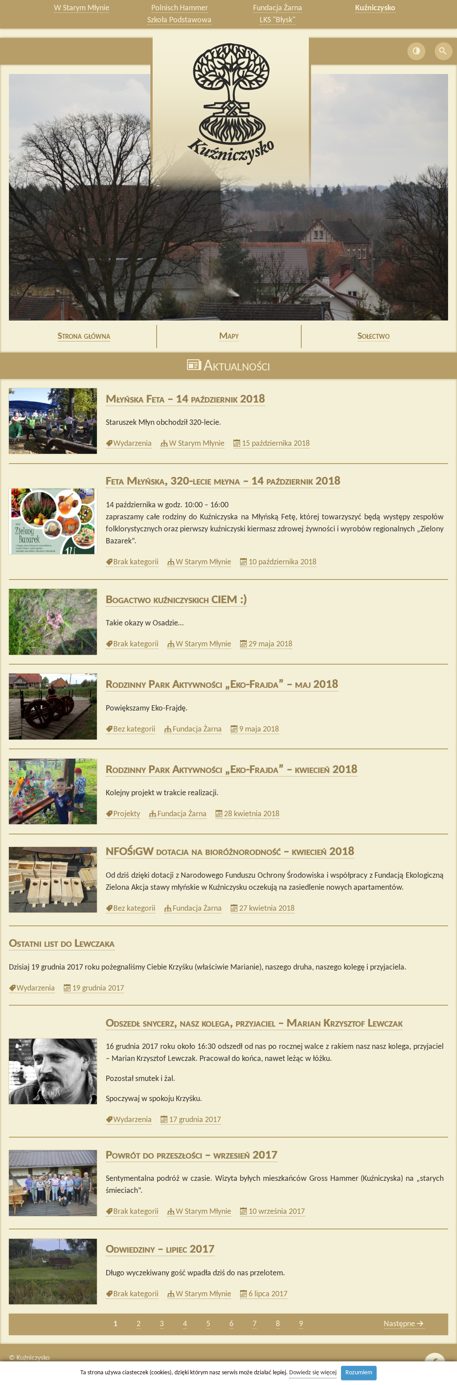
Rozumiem (358, 1372)
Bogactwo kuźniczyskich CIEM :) (176, 600)
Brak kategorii (135, 562)
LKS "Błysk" (277, 20)
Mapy (229, 336)
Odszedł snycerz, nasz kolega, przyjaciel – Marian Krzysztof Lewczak (254, 1024)
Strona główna (84, 336)
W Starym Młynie (81, 8)
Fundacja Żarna (277, 8)
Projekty (126, 814)
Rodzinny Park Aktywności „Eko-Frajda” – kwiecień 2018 (231, 770)
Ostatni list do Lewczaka (62, 944)
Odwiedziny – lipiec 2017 (160, 1250)
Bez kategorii (134, 729)
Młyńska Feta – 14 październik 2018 (185, 400)
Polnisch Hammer (179, 8)
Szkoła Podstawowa (179, 20)
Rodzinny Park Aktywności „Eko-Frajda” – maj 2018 (222, 685)
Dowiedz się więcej (313, 1372)
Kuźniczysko (375, 8)
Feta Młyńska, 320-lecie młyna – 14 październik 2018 (223, 482)
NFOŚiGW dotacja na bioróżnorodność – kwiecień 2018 (230, 852)
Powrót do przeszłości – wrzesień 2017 (192, 1156)
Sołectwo (373, 336)
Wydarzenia (132, 444)
